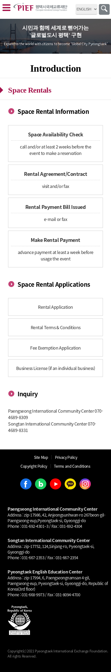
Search (104, 9)
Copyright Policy (33, 466)
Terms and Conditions (72, 466)
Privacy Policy (66, 457)
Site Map (41, 457)
